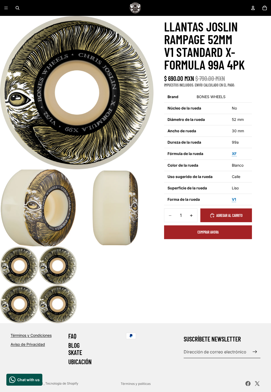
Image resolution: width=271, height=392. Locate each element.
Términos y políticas (136, 384)
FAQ (72, 336)
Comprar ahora (208, 232)
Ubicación (80, 362)
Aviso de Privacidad (28, 344)
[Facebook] (248, 383)
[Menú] (6, 8)
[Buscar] (17, 8)
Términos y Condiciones (31, 335)
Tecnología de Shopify (61, 383)
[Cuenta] (253, 8)
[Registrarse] (254, 351)
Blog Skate (75, 349)
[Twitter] (257, 383)
